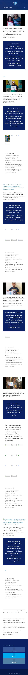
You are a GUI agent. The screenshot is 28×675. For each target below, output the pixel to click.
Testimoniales (12, 303)
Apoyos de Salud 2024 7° (10, 172)
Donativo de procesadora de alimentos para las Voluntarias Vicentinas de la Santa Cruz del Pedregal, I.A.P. (14, 166)
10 (22, 612)
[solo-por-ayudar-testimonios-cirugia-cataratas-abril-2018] (7, 572)
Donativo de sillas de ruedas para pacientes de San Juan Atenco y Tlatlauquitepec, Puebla (12, 157)
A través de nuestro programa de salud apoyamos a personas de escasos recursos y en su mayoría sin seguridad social (14, 393)
